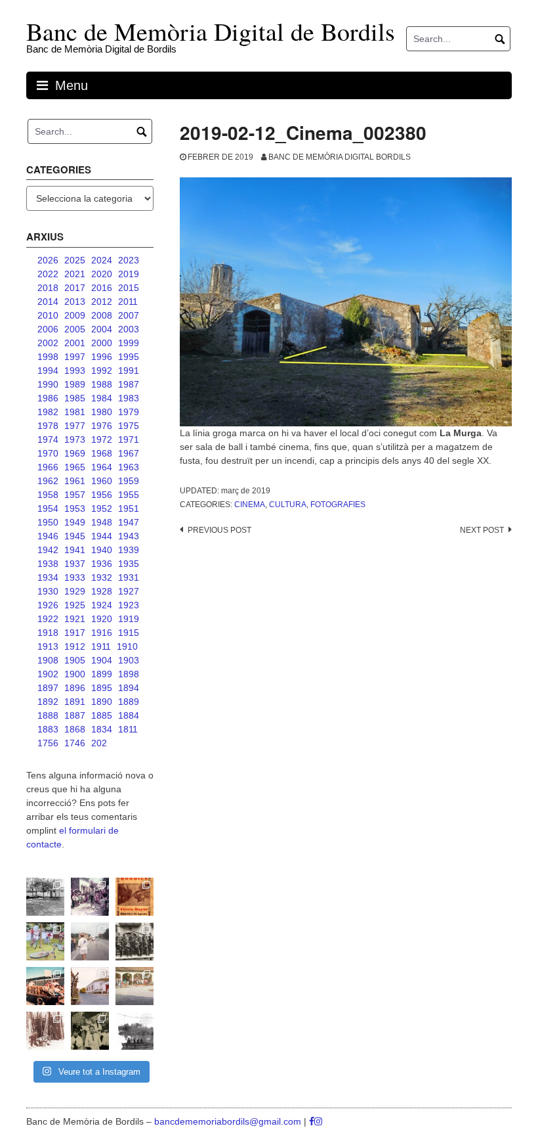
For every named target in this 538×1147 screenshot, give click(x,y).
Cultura (287, 504)
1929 (74, 591)
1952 (101, 508)
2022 (47, 274)
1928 (101, 591)
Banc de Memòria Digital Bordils (339, 157)
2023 (128, 260)
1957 (74, 494)
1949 (74, 522)
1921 (74, 619)
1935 (128, 563)
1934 (47, 577)
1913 (47, 646)
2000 (101, 343)
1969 (74, 453)
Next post (482, 530)
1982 (47, 412)
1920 (101, 619)
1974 (47, 439)
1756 (47, 743)
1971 (128, 439)
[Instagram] (318, 1121)
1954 (47, 508)
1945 (74, 536)
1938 (47, 563)
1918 (47, 632)
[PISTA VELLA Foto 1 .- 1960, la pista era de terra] (45, 897)
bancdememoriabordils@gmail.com (229, 1121)
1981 (74, 412)
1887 (74, 715)
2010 (47, 315)
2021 (74, 274)
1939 (128, 550)
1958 (47, 494)
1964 (101, 467)
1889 (128, 701)
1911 (101, 646)
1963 (128, 467)
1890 (101, 701)
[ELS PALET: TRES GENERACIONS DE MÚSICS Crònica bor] (134, 941)
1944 (101, 536)
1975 (128, 425)
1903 (128, 660)
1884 (128, 715)
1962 (47, 481)
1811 (128, 729)
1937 (74, 563)
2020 (101, 274)
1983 (128, 398)
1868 (74, 729)
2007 (128, 315)
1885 (101, 715)
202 (99, 743)
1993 (74, 370)
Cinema (249, 504)
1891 (74, 701)
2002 (47, 343)
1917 (74, 632)
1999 (128, 343)
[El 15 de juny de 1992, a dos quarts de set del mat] (90, 941)
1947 (128, 522)
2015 (128, 287)
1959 (128, 481)
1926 (47, 605)
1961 (74, 481)
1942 (47, 550)
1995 (128, 356)
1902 (47, 674)
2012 (101, 301)
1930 (47, 591)
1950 (47, 522)
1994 (47, 370)
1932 (101, 577)
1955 (128, 494)
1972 (101, 439)
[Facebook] (311, 1121)
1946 (47, 536)
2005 (74, 329)
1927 (128, 591)
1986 (47, 398)
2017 (74, 287)
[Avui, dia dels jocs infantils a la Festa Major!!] (90, 897)
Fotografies (337, 504)
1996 (101, 356)
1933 (74, 577)
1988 (101, 384)
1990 (47, 384)
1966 (47, 467)
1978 (47, 425)
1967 (128, 453)
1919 (128, 619)
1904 (101, 660)
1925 (74, 605)
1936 (101, 563)
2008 (101, 315)
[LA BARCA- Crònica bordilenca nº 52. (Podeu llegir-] (134, 1031)
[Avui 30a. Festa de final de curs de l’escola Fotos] (134, 986)
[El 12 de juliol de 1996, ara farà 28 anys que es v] (45, 986)
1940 (101, 550)
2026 (47, 260)
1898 (128, 674)
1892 (47, 701)
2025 (74, 260)
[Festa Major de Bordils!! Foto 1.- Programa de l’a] (134, 897)
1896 (74, 688)
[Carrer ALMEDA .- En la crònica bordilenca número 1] (90, 986)
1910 (127, 646)
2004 (101, 329)
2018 (47, 287)
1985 (74, 398)
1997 (74, 356)
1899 (101, 674)
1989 (74, 384)
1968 (101, 453)
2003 (128, 329)
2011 (128, 301)
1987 (128, 384)
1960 (101, 481)
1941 (74, 550)
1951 (128, 508)
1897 (47, 688)
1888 (47, 715)
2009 (74, 315)
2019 (128, 274)
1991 (128, 370)
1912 (74, 646)
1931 (128, 577)
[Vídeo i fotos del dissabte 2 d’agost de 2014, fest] (45, 941)
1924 (101, 605)
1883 (47, 729)
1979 (128, 412)
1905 (74, 660)
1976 (101, 425)
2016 (101, 287)
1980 (101, 412)
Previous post (219, 530)
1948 (101, 522)
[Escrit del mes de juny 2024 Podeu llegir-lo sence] (45, 1031)
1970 (47, 453)
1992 (101, 370)
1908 (47, 660)
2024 (101, 260)
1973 (74, 439)
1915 (128, 632)
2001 (74, 343)
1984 (101, 398)
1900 (74, 674)
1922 (47, 619)
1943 (128, 536)
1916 (101, 632)
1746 (74, 743)
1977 (74, 425)
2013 (74, 301)
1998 (47, 356)
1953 (74, 508)
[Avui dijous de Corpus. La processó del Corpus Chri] (90, 1031)
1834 (101, 729)
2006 (47, 329)
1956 (101, 494)
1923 (128, 605)
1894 (128, 688)
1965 (74, 467)
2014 (47, 301)
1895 (101, 688)
